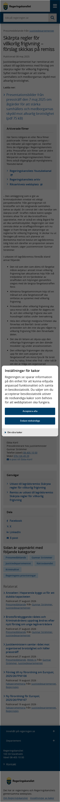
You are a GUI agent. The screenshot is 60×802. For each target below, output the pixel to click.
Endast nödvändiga (30, 420)
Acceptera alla (30, 411)
